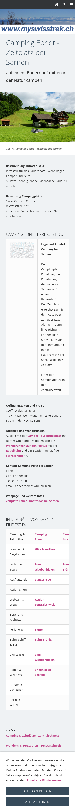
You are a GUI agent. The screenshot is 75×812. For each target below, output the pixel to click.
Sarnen (39, 629)
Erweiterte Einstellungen (44, 780)
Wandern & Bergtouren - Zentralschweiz (33, 745)
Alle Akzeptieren (37, 791)
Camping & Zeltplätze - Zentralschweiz (32, 735)
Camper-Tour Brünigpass (44, 436)
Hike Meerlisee (45, 549)
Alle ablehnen (37, 802)
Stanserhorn (14, 456)
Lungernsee (43, 579)
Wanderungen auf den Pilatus (26, 445)
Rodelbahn (13, 450)
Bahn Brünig (43, 639)
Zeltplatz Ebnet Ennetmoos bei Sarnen (32, 501)
